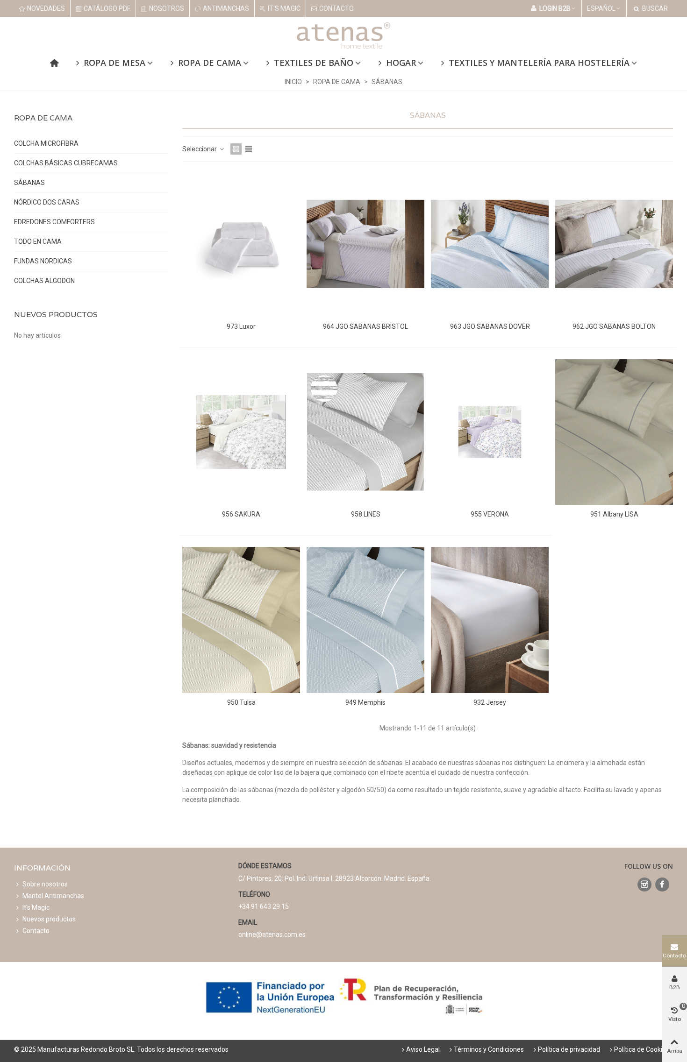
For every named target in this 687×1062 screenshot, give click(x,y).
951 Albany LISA (614, 514)
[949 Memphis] (365, 620)
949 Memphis (365, 702)
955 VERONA (490, 514)
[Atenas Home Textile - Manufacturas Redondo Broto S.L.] (343, 35)
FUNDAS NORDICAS (43, 261)
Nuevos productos (56, 314)
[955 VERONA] (490, 432)
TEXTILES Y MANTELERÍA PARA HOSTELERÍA (539, 62)
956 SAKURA (241, 514)
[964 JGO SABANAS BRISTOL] (365, 244)
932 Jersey (489, 702)
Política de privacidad (569, 1049)
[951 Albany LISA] (614, 432)
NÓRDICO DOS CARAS (46, 202)
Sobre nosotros (45, 884)
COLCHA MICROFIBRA (46, 143)
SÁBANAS (29, 182)
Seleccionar (200, 149)
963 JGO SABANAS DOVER (490, 326)
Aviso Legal (423, 1049)
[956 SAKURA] (241, 432)
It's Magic (36, 907)
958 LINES (365, 514)
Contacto (36, 931)
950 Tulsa (241, 702)
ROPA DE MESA (114, 62)
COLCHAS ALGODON (44, 280)
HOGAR (401, 62)
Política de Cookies (641, 1049)
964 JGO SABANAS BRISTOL (365, 326)
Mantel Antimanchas (53, 895)
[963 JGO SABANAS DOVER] (490, 244)
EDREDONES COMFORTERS (54, 222)
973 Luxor (241, 326)
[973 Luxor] (241, 244)
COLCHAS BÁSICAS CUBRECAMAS (66, 163)
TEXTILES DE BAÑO (313, 62)
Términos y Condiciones (489, 1049)
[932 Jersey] (490, 620)
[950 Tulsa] (241, 620)
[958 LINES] (365, 432)
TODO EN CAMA (38, 241)
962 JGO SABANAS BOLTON (614, 326)
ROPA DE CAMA (209, 62)
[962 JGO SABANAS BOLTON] (614, 244)
